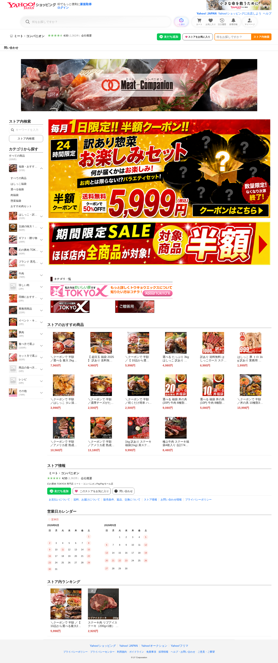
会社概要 (86, 35)
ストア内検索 (261, 36)
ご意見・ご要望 (206, 651)
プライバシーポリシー (198, 499)
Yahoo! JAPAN (207, 13)
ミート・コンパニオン (64, 473)
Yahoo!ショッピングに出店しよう (239, 13)
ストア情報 (150, 499)
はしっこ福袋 (18, 183)
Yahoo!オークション (154, 645)
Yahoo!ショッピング (103, 645)
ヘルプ (267, 13)
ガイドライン (136, 651)
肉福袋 (15, 195)
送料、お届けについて (86, 499)
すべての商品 (18, 178)
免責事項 (151, 651)
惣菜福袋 (16, 200)
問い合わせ (11, 47)
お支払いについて (59, 499)
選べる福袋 (17, 189)
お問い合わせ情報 (171, 499)
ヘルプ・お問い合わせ (183, 651)
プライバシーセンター (102, 651)
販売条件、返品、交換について (121, 499)
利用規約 (122, 651)
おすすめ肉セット (21, 206)
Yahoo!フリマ (179, 645)
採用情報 (163, 651)
